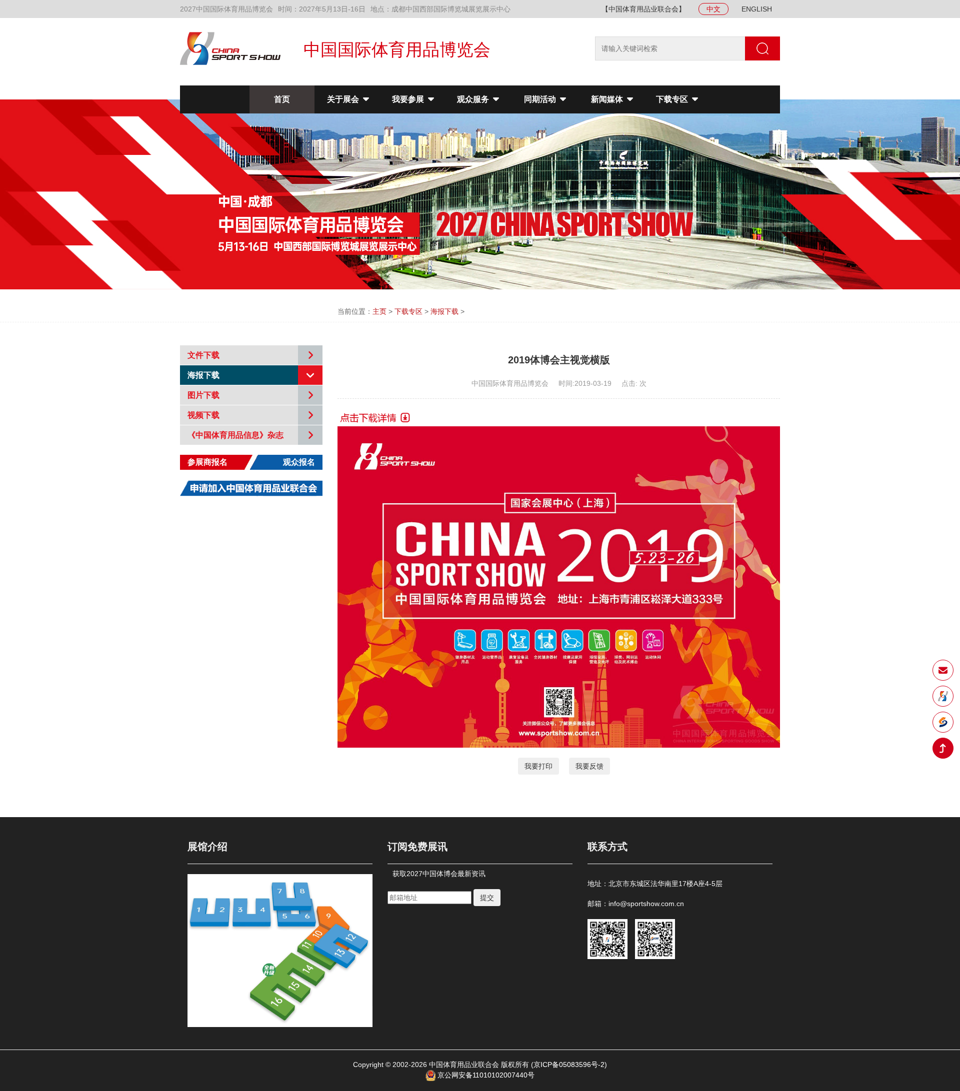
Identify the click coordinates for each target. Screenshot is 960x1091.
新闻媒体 (608, 99)
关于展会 (344, 99)
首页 (282, 99)
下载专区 (673, 99)
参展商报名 (208, 462)
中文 (713, 9)
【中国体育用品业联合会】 (644, 9)
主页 (379, 311)
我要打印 (538, 766)
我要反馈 (590, 766)
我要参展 (409, 99)
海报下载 (444, 311)
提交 (487, 898)
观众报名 (299, 462)
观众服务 (474, 99)
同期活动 (541, 99)
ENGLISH (757, 9)
